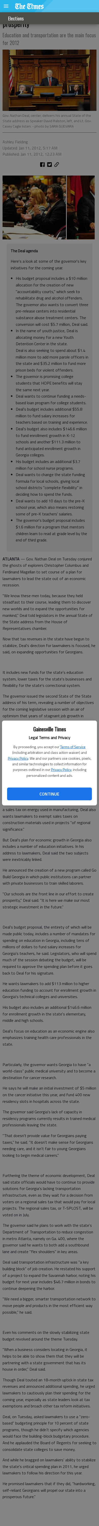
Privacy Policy (18, 758)
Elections (16, 18)
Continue (49, 794)
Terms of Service (73, 746)
